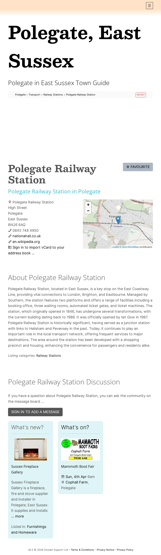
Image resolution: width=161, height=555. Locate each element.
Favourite (138, 167)
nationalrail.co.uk (27, 236)
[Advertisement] (80, 130)
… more (17, 516)
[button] (149, 5)
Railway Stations (48, 355)
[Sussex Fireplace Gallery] (30, 449)
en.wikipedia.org (26, 242)
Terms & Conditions (82, 549)
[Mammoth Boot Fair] (80, 449)
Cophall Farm (77, 482)
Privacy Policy (125, 549)
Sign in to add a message (35, 412)
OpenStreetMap (130, 246)
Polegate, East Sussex (74, 46)
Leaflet (115, 246)
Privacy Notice (105, 549)
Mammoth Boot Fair (77, 466)
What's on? (75, 427)
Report (141, 95)
